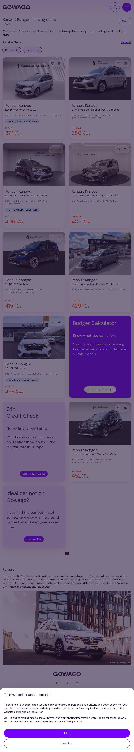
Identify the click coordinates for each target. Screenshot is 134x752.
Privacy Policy (73, 721)
